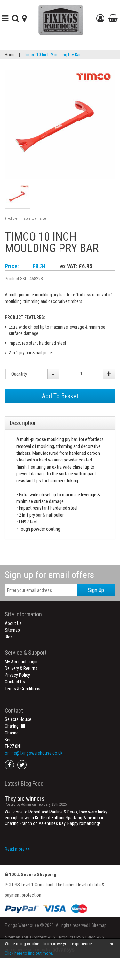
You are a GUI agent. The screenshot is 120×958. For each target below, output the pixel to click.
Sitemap (12, 630)
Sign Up (96, 590)
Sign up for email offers (49, 574)
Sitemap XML (17, 937)
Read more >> (17, 849)
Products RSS (71, 937)
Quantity (19, 374)
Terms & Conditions (22, 688)
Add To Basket (60, 396)
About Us (13, 623)
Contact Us (15, 681)
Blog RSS (96, 937)
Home (10, 54)
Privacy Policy (17, 675)
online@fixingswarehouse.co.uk (33, 753)
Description (23, 422)
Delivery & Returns (21, 668)
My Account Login (21, 661)
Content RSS (43, 937)
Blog (9, 636)
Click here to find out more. (29, 953)
